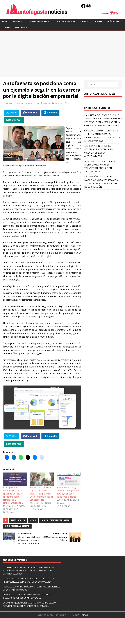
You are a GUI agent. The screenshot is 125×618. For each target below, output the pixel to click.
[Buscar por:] (103, 84)
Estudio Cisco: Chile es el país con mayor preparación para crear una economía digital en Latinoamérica (42, 493)
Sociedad (84, 21)
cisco (33, 520)
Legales (6, 27)
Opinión (98, 21)
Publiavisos (21, 27)
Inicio (5, 21)
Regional (18, 21)
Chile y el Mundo (66, 21)
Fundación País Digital (17, 526)
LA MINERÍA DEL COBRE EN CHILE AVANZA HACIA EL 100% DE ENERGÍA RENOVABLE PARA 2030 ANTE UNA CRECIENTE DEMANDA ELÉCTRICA (30, 570)
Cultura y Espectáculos (40, 21)
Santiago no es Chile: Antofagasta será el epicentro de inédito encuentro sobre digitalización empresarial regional (13, 495)
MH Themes (82, 615)
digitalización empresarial (55, 520)
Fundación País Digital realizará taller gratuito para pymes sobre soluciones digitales (68, 492)
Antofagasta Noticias (99, 93)
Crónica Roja (114, 21)
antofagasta (18, 520)
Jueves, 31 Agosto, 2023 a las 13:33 (23, 103)
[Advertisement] (62, 54)
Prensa (46, 103)
